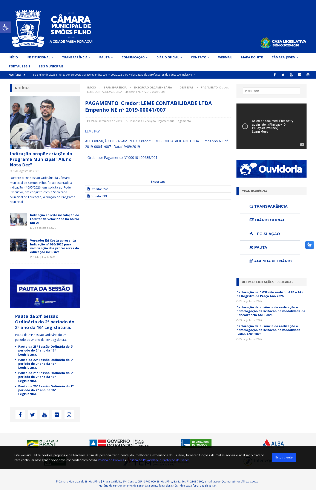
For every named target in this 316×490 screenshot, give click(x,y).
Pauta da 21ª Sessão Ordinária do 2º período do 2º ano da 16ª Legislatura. (46, 377)
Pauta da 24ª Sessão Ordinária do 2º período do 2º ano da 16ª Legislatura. (44, 321)
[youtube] (291, 75)
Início (13, 57)
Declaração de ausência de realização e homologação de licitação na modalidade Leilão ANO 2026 (268, 330)
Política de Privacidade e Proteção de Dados (159, 460)
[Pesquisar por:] (271, 91)
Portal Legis (19, 66)
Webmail (225, 57)
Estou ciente (284, 457)
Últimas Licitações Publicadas (267, 282)
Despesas (135, 121)
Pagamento (183, 121)
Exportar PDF (99, 196)
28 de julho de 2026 (250, 301)
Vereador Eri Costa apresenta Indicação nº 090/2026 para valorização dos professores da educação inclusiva (54, 246)
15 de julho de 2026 (44, 257)
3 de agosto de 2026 (26, 171)
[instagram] (308, 75)
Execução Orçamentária (153, 87)
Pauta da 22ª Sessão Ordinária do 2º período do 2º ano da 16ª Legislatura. (46, 364)
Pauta (104, 57)
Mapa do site (252, 57)
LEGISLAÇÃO (266, 234)
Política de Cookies (111, 460)
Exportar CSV (99, 189)
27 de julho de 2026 (250, 320)
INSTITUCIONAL (38, 57)
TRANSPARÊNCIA (270, 206)
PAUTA (260, 247)
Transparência (74, 57)
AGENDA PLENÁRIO (272, 261)
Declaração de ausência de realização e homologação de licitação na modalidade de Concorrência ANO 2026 (270, 311)
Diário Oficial (167, 57)
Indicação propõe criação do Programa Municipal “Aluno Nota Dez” (41, 159)
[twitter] (283, 75)
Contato (198, 57)
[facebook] (274, 75)
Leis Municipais (51, 66)
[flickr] (300, 75)
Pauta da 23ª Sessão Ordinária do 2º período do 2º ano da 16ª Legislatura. (46, 350)
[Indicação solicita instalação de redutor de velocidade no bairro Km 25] (18, 219)
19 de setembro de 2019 (106, 121)
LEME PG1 (93, 131)
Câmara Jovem (284, 57)
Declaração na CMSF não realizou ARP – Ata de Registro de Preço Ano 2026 (269, 294)
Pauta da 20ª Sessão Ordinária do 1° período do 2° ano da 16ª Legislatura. (46, 390)
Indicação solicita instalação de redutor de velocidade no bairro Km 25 (54, 219)
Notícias (22, 88)
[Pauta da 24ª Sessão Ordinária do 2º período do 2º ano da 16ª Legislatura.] (45, 306)
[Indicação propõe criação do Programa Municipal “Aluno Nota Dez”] (45, 122)
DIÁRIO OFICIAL (269, 220)
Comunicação (133, 57)
